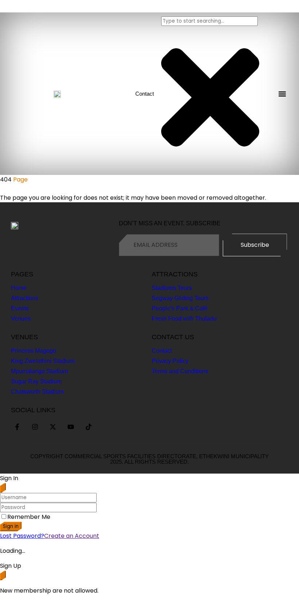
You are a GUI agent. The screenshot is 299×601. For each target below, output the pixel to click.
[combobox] (209, 21)
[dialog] (149, 578)
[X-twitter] (53, 427)
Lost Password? (22, 536)
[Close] (3, 488)
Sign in (11, 526)
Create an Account (71, 536)
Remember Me (28, 517)
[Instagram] (35, 427)
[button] (282, 94)
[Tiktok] (88, 427)
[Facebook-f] (17, 427)
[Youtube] (71, 427)
